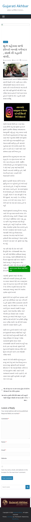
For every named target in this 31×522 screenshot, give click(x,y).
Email (3, 450)
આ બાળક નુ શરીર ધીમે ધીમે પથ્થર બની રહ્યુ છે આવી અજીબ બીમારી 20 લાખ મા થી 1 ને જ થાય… (15, 397)
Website (4, 458)
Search (27, 487)
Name (3, 442)
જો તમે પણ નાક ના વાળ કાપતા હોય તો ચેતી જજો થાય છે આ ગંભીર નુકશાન (16, 390)
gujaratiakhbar (8, 60)
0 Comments (24, 60)
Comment (5, 419)
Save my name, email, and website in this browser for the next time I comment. (14, 471)
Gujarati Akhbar (15, 6)
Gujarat (5, 42)
